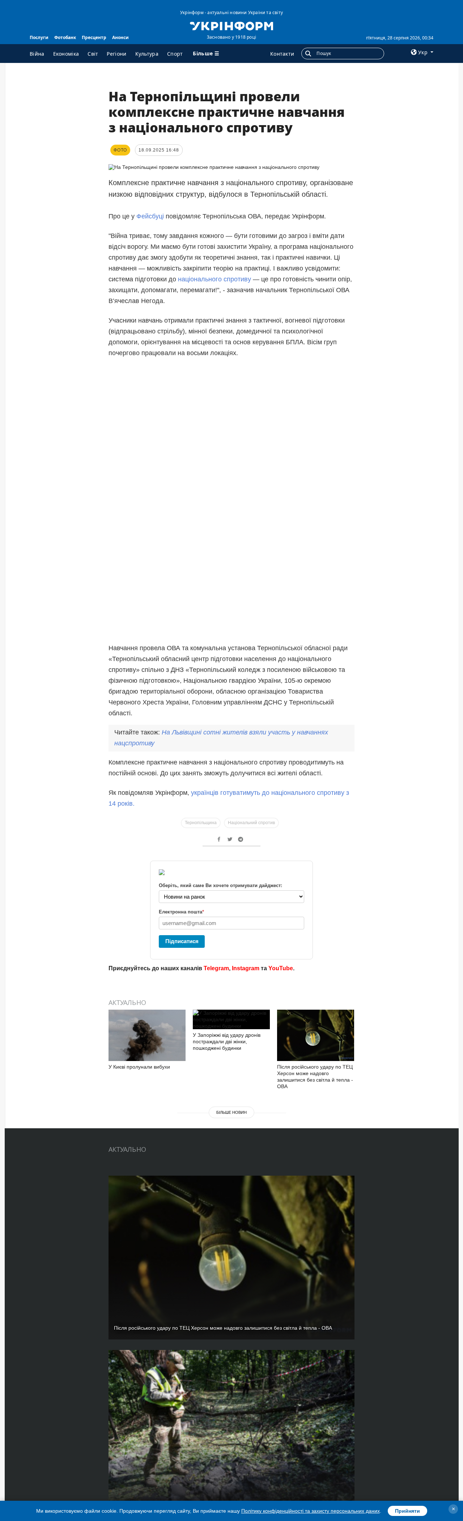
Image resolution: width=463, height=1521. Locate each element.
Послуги (39, 37)
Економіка (66, 53)
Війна (37, 53)
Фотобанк (65, 37)
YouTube (280, 968)
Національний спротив (251, 822)
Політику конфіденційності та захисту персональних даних (310, 1511)
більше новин (231, 1112)
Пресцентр (94, 37)
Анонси (120, 37)
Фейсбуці (151, 216)
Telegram (216, 968)
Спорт (175, 53)
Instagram (245, 968)
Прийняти (407, 1511)
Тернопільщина (201, 822)
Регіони (116, 53)
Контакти (282, 53)
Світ (93, 53)
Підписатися (182, 941)
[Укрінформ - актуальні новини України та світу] (231, 25)
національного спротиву (214, 279)
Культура (146, 53)
